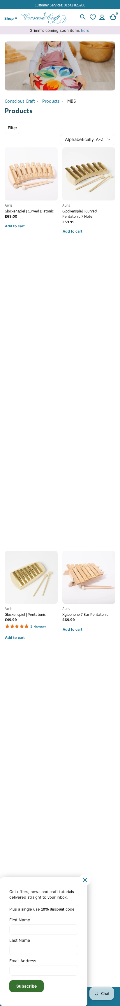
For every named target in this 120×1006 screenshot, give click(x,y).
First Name (19, 919)
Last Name (19, 940)
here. (86, 30)
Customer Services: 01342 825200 (60, 5)
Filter (12, 127)
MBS (71, 100)
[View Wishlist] (92, 17)
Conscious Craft (20, 100)
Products (51, 100)
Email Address (22, 960)
